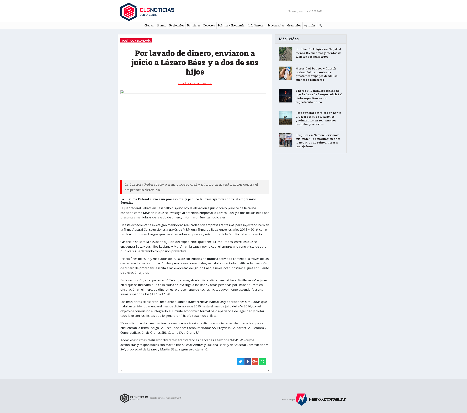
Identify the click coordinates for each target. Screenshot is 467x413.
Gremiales (294, 25)
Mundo (161, 25)
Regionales (176, 25)
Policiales (193, 25)
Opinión (309, 25)
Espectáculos (276, 25)
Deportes (209, 25)
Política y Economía (231, 25)
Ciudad (149, 25)
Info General (256, 25)
